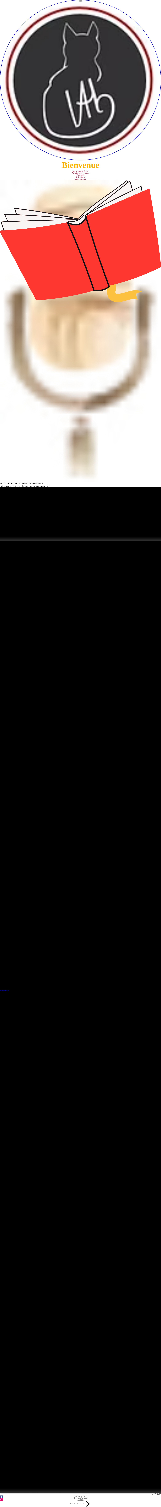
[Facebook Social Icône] (80, 1496)
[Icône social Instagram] (80, 1499)
